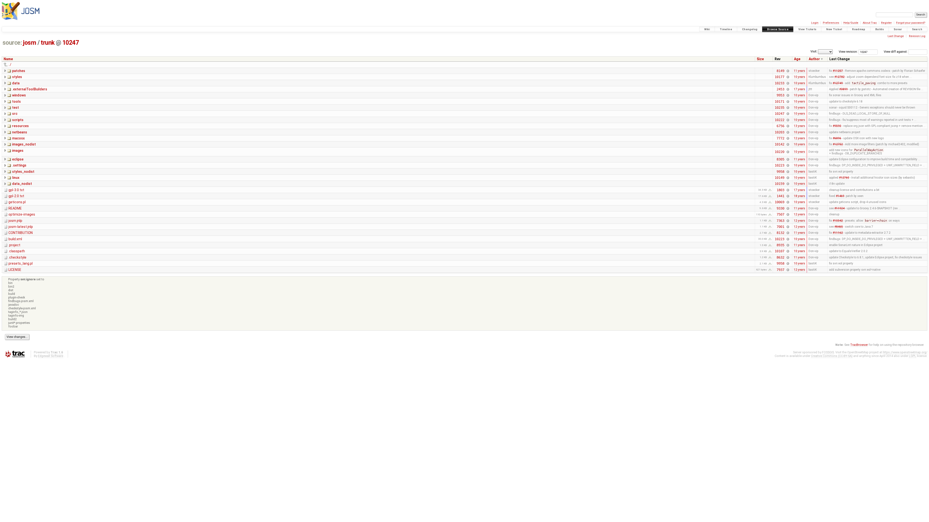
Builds (879, 29)
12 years (799, 138)
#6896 (837, 138)
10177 (779, 77)
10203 (779, 132)
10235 (779, 107)
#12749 (838, 83)
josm (29, 42)
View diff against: (896, 51)
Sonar (898, 29)
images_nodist (24, 144)
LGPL (912, 356)
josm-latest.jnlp (20, 227)
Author (814, 59)
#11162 (838, 232)
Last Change (896, 36)
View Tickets (807, 29)
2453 (780, 89)
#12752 (838, 144)
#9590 (837, 126)
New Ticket (834, 29)
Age (797, 59)
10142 (779, 144)
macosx (18, 138)
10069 (779, 202)
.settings (19, 165)
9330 (780, 208)
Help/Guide (850, 22)
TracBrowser (859, 345)
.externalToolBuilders (29, 89)
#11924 (839, 208)
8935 (780, 245)
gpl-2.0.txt (16, 196)
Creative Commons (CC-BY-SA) (832, 356)
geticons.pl (17, 202)
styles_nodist (23, 172)
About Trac (870, 22)
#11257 (838, 70)
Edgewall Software (50, 356)
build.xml (15, 239)
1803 (780, 190)
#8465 (838, 226)
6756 (780, 126)
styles (17, 77)
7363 (780, 221)
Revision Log (917, 36)
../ (9, 64)
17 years (799, 89)
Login (814, 22)
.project (14, 245)
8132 (780, 233)
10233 (779, 83)
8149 (780, 71)
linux (15, 178)
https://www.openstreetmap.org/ (905, 352)
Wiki (707, 29)
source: (12, 42)
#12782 (839, 77)
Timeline (726, 29)
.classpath (16, 251)
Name (8, 59)
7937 (780, 270)
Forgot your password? (910, 22)
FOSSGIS (828, 352)
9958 (780, 172)
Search (917, 29)
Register (886, 22)
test (15, 107)
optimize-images (21, 214)
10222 (779, 120)
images (17, 150)
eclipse (17, 159)
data (16, 83)
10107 (779, 251)
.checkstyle (17, 257)
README (15, 208)
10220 (779, 152)
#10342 (838, 220)
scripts (17, 120)
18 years (799, 196)
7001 (780, 227)
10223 (779, 165)
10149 (779, 178)
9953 (780, 95)
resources (20, 126)
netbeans (19, 132)
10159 (779, 184)
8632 (780, 257)
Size (760, 59)
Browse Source (777, 29)
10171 (779, 101)
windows (19, 95)
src (14, 114)
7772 (780, 138)
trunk (48, 42)
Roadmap (858, 29)
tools (16, 101)
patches (18, 71)
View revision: (848, 51)
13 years (799, 126)
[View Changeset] (787, 71)
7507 (780, 214)
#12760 (844, 177)
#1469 (840, 196)
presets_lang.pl (20, 263)
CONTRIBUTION (20, 233)
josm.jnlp (15, 221)
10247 (70, 42)
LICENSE (14, 270)
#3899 (843, 89)
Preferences (831, 22)
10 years (799, 77)
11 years (799, 70)
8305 (780, 159)
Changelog (749, 29)
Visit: (813, 51)
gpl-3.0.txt (16, 190)
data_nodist (22, 184)
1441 (780, 196)
